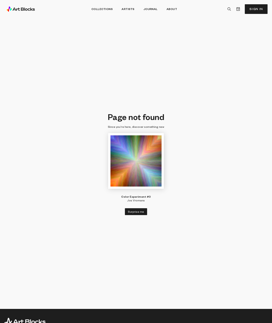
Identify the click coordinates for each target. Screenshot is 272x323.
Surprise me (136, 211)
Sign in (256, 9)
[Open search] (229, 9)
